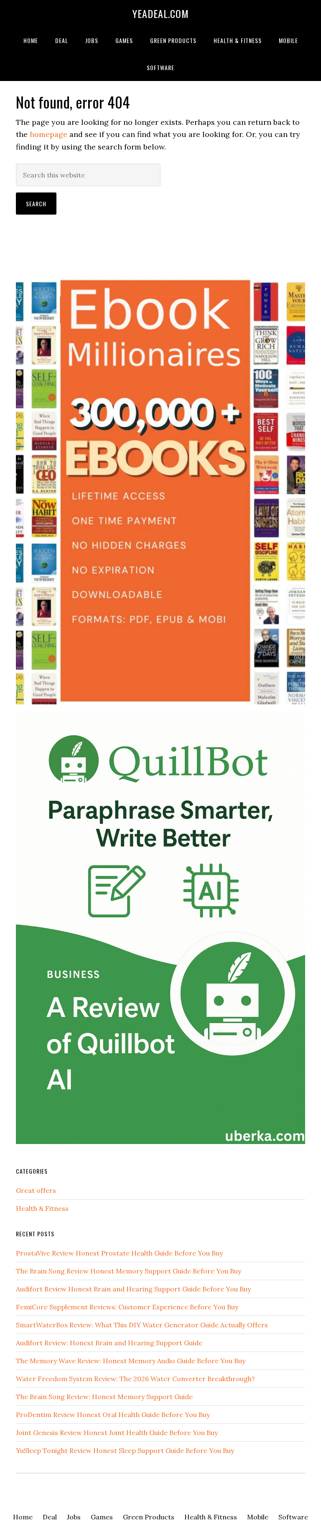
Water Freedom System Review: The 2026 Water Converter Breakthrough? (135, 1378)
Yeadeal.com (160, 13)
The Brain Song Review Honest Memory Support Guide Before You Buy (128, 1271)
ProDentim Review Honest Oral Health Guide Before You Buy (113, 1414)
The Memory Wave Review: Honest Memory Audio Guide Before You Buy (130, 1361)
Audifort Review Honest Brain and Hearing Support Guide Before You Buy (133, 1289)
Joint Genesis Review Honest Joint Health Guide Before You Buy (117, 1432)
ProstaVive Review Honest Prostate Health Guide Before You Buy (119, 1253)
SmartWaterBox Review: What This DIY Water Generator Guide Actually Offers (142, 1325)
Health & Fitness (42, 1208)
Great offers (36, 1190)
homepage (48, 134)
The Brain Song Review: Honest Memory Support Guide (104, 1396)
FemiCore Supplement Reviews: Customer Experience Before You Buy (127, 1307)
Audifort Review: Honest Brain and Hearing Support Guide (109, 1343)
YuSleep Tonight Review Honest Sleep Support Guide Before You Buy (125, 1450)
